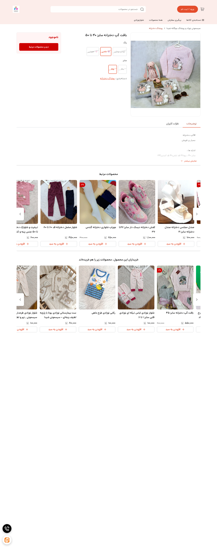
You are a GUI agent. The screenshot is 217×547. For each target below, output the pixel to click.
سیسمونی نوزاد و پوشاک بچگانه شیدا (183, 28)
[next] (20, 214)
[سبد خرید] (202, 9)
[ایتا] (7, 540)
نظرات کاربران (172, 123)
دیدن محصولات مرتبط (39, 46)
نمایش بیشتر (190, 161)
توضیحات (191, 123)
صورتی (91, 51)
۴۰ (122, 69)
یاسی (104, 51)
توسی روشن (119, 51)
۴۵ (112, 69)
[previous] (197, 214)
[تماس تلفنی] (7, 528)
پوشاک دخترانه (156, 28)
